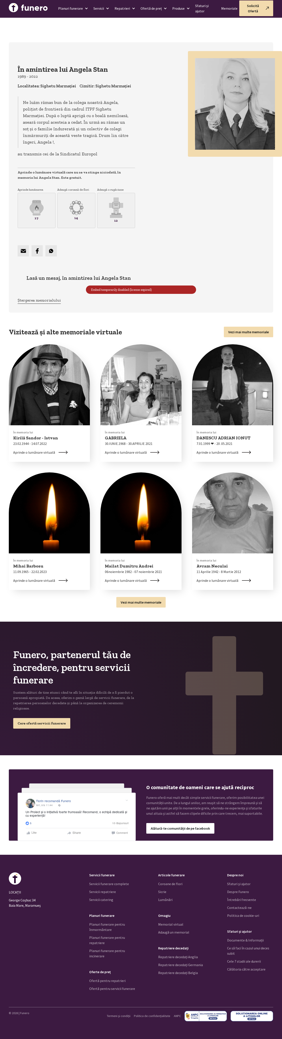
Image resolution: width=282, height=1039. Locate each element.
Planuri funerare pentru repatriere (107, 940)
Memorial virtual (170, 924)
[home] (28, 8)
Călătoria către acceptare (246, 969)
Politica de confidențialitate (152, 1016)
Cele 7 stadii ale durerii (244, 961)
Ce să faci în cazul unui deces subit (248, 951)
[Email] (23, 251)
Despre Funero (238, 892)
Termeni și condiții (118, 1016)
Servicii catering (101, 899)
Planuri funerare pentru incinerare (107, 953)
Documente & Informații (245, 940)
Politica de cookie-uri (243, 915)
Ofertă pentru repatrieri (107, 980)
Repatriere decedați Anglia (178, 957)
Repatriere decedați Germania (180, 965)
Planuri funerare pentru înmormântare (107, 927)
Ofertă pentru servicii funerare (112, 988)
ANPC (177, 1016)
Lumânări (165, 899)
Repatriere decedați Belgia (178, 973)
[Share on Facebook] (37, 251)
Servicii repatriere (102, 892)
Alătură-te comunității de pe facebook (180, 828)
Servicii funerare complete (109, 884)
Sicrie (162, 892)
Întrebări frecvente (241, 899)
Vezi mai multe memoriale (248, 332)
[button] (71, 8)
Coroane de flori (170, 884)
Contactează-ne (239, 907)
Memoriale (229, 8)
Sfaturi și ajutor (202, 8)
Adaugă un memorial (173, 932)
